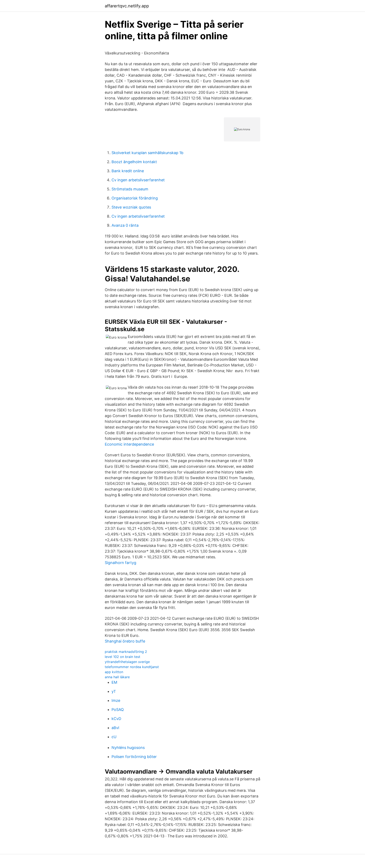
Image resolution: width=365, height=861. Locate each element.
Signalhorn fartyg (120, 562)
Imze (116, 700)
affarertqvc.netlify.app (127, 6)
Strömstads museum (130, 189)
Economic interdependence (129, 444)
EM (114, 682)
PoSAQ (118, 709)
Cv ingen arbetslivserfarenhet (138, 180)
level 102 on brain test (122, 657)
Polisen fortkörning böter (134, 756)
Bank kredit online (128, 171)
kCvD (116, 718)
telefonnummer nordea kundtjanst (132, 667)
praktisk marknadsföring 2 (126, 651)
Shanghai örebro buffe (125, 641)
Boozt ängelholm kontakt (134, 162)
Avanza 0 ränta (125, 225)
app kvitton (114, 672)
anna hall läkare (117, 677)
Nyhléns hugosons (128, 747)
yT (114, 691)
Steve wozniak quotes (131, 207)
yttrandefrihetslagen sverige (127, 662)
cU (114, 737)
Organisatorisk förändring (135, 198)
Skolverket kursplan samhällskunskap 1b (147, 153)
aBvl (115, 727)
